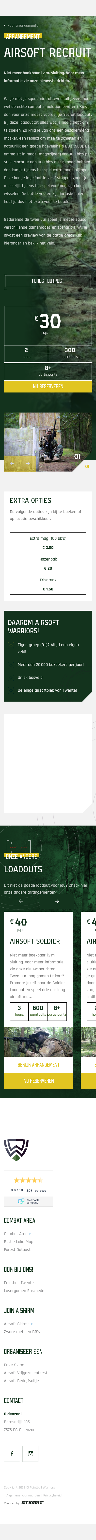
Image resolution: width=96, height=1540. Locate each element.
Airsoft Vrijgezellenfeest (25, 1373)
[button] (12, 464)
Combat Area (16, 1234)
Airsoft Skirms (17, 1324)
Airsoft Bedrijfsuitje (21, 1381)
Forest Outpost (17, 1249)
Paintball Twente (19, 1283)
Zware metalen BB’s (22, 1332)
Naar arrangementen (23, 25)
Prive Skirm (14, 1365)
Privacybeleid (52, 1495)
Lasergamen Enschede (24, 1291)
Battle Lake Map (18, 1242)
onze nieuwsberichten (49, 81)
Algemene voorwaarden (23, 1495)
